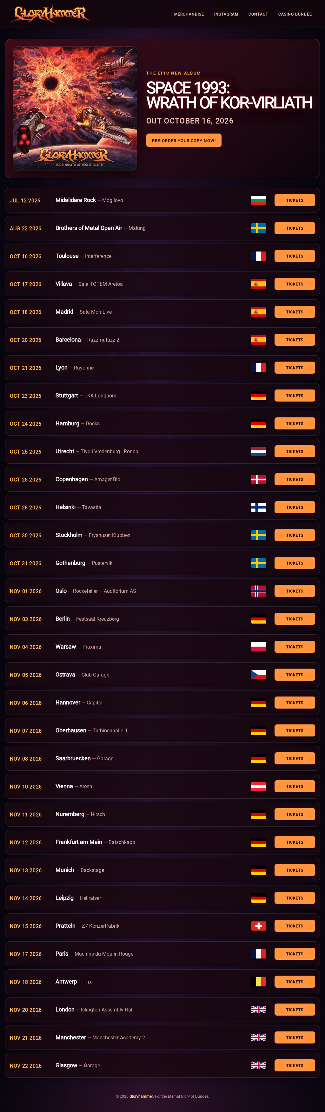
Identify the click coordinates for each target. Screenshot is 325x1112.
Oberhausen (71, 730)
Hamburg (67, 423)
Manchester (71, 1037)
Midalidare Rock (76, 200)
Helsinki (66, 507)
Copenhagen (72, 479)
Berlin (63, 618)
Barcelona (68, 339)
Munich (65, 869)
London (65, 1009)
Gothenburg (70, 562)
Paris (62, 953)
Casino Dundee (295, 13)
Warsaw (66, 646)
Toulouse (67, 255)
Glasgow (66, 1065)
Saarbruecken (73, 758)
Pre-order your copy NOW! (184, 140)
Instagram (226, 13)
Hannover (68, 702)
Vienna (64, 786)
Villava (64, 283)
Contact (258, 13)
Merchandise (189, 13)
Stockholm (69, 535)
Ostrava (65, 674)
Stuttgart (67, 395)
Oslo (61, 590)
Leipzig (65, 897)
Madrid (64, 311)
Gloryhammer (141, 1096)
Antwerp (66, 981)
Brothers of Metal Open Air (89, 228)
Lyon (62, 367)
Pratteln (66, 925)
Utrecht (65, 451)
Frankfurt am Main (79, 842)
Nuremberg (70, 814)
